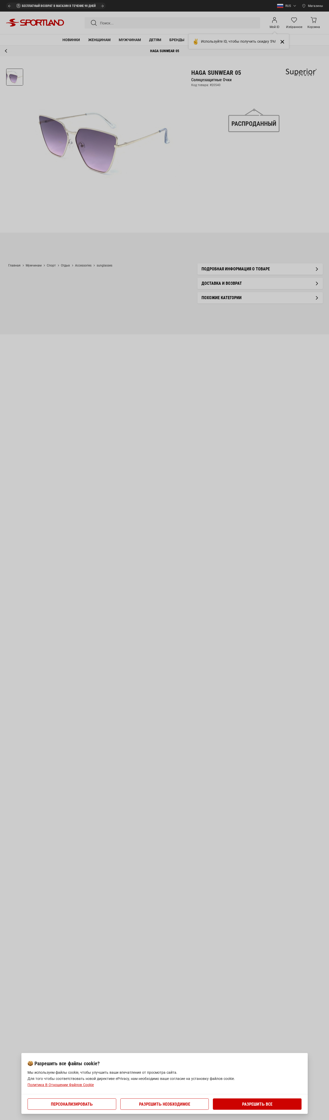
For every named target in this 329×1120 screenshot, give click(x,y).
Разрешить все (257, 1104)
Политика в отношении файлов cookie (61, 1085)
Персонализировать (72, 1104)
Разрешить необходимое (164, 1104)
